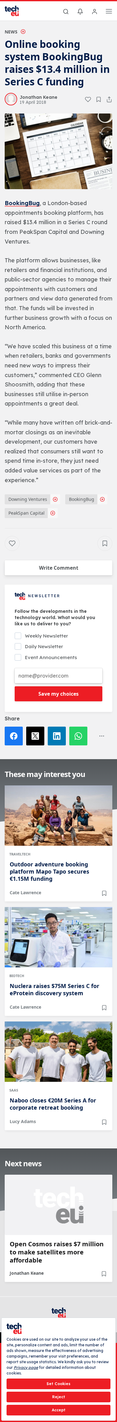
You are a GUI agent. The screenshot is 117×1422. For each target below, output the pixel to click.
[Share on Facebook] (15, 736)
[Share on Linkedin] (58, 736)
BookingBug (22, 203)
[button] (58, 151)
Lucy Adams (23, 1121)
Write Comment (58, 567)
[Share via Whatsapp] (80, 736)
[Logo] (16, 11)
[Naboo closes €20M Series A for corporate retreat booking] (58, 1051)
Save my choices (58, 693)
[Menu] (109, 12)
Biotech (16, 975)
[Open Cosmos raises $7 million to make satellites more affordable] (58, 1205)
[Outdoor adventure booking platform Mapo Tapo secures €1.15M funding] (58, 815)
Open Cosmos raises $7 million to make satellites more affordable (57, 1252)
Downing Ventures (27, 499)
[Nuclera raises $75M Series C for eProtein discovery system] (58, 937)
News (11, 32)
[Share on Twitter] (37, 736)
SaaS (13, 1090)
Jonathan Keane (27, 1273)
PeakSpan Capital (26, 513)
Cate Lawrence (25, 892)
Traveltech (19, 854)
